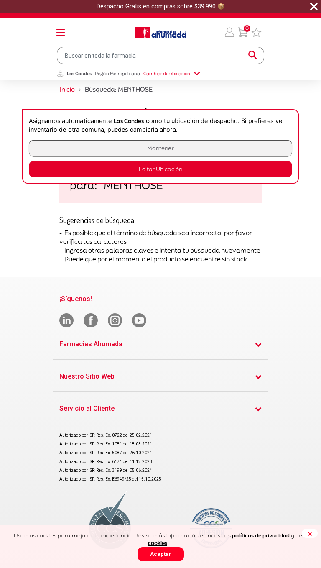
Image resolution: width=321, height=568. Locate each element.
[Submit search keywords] (252, 55)
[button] (229, 32)
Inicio (67, 89)
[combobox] (160, 55)
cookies (157, 543)
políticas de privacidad (261, 535)
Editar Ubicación (160, 169)
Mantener (160, 148)
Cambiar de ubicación (166, 74)
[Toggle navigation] (60, 32)
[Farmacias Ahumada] (160, 32)
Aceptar (160, 554)
